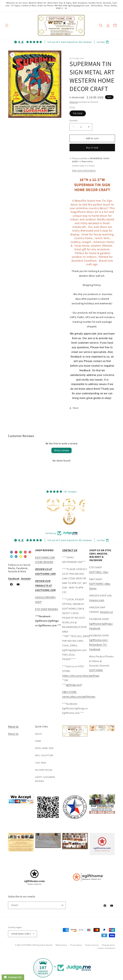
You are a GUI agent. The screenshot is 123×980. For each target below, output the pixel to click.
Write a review (61, 450)
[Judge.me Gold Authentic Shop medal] (53, 505)
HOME (38, 741)
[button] (6, 25)
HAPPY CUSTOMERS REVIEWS (45, 779)
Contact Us (14, 977)
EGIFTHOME (96, 670)
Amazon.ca (106, 612)
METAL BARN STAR (44, 748)
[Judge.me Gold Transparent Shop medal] (69, 505)
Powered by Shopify (44, 945)
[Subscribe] (62, 905)
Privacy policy (76, 945)
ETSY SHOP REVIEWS (46, 609)
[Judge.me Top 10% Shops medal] (69, 518)
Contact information (106, 948)
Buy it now (92, 147)
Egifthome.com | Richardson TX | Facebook (98, 644)
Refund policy (61, 945)
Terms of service (92, 945)
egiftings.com (74, 684)
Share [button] (76, 407)
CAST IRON (40, 762)
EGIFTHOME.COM (28, 945)
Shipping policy (108, 945)
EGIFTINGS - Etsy (98, 572)
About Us (13, 726)
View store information (84, 170)
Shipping (74, 102)
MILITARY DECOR (43, 769)
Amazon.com (96, 600)
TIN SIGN (77, 113)
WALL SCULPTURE (44, 755)
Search (38, 733)
